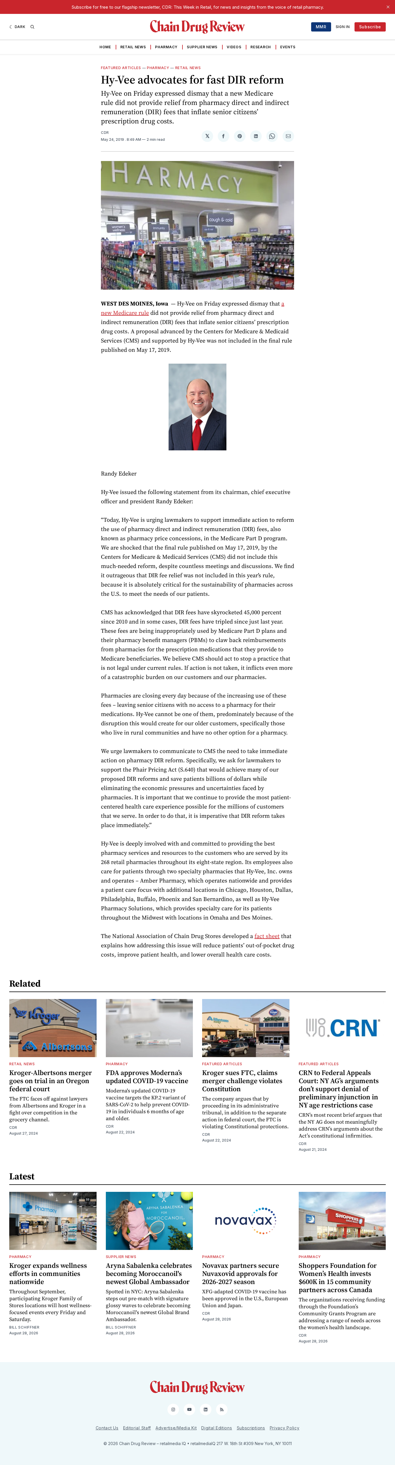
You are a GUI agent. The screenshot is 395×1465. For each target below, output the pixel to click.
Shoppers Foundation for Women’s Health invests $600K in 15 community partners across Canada (338, 1277)
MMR (321, 26)
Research (260, 47)
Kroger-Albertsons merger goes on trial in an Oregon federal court (50, 1081)
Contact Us (107, 1427)
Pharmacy (166, 47)
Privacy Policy (285, 1427)
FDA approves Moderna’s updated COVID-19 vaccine (147, 1076)
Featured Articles (121, 68)
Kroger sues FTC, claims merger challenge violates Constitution (242, 1081)
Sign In (343, 27)
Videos (234, 47)
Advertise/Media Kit (176, 1427)
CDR (105, 132)
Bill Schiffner (24, 1327)
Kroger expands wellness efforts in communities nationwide (48, 1273)
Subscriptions (251, 1427)
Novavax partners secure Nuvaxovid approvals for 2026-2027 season (240, 1273)
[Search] (32, 27)
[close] (388, 7)
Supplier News (202, 47)
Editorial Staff (137, 1427)
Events (288, 47)
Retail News (133, 47)
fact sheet (267, 936)
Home (105, 47)
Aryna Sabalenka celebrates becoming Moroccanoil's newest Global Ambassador (149, 1273)
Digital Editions (216, 1427)
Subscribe (370, 26)
